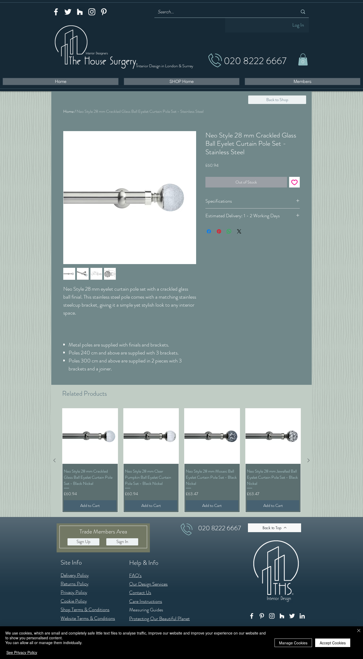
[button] (303, 59)
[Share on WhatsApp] (229, 231)
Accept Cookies (333, 642)
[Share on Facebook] (209, 231)
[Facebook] (56, 11)
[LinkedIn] (302, 616)
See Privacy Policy (21, 652)
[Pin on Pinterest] (219, 231)
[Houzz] (80, 11)
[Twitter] (68, 11)
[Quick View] (90, 436)
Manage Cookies (293, 642)
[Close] (359, 631)
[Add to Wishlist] (294, 182)
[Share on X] (239, 231)
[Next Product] (308, 460)
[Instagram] (91, 11)
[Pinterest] (103, 11)
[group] (181, 460)
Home (68, 111)
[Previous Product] (54, 460)
